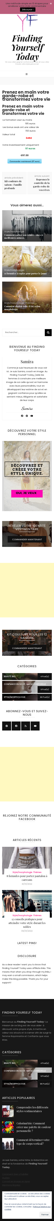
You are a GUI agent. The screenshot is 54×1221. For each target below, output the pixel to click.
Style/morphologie (14, 231)
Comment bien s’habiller (15, 1174)
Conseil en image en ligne (16, 1181)
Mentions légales (11, 1185)
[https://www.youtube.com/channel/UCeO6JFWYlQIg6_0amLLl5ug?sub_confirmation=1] (35, 726)
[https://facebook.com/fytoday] (16, 726)
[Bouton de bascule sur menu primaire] (27, 74)
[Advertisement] (27, 590)
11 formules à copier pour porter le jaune (25, 273)
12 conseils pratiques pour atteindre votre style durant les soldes (27, 923)
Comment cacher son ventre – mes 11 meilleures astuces (23, 236)
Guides (6, 1177)
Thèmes (29, 302)
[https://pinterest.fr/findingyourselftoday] (6, 726)
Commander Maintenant (27, 539)
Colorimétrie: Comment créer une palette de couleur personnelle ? (34, 1127)
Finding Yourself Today (27, 47)
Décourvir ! (27, 9)
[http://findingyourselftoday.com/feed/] (25, 726)
